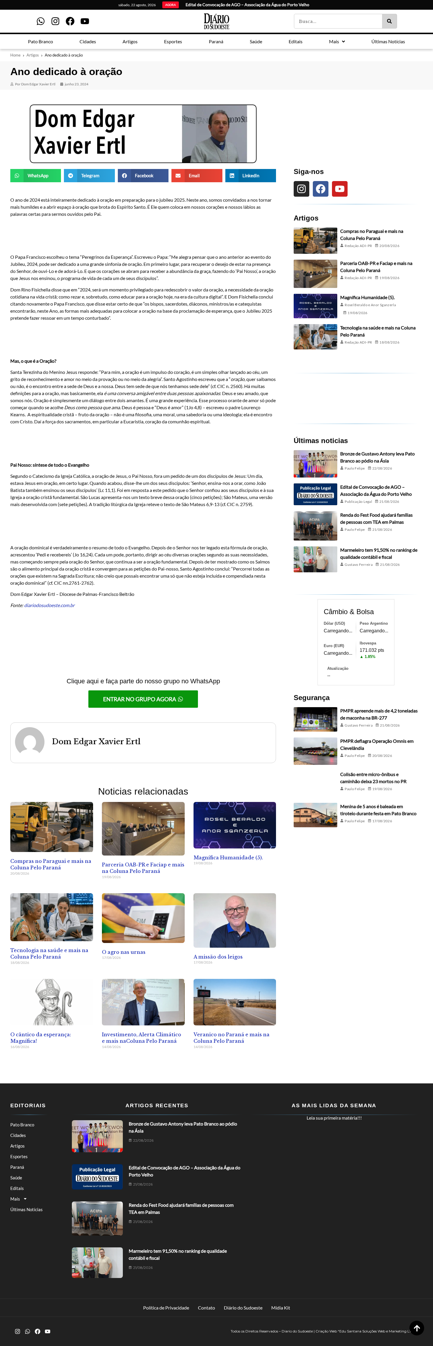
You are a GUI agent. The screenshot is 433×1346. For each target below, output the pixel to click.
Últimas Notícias (26, 1209)
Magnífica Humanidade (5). (228, 858)
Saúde (16, 1177)
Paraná (17, 1167)
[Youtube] (84, 21)
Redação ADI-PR (358, 245)
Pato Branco (22, 1124)
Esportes (19, 1156)
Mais (15, 1198)
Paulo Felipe (355, 468)
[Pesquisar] (389, 21)
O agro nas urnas (124, 952)
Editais (17, 1188)
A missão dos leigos (218, 957)
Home (15, 55)
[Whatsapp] (40, 21)
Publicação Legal (358, 501)
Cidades (18, 1135)
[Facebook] (70, 21)
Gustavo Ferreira (359, 564)
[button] (35, 175)
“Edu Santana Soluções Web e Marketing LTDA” (378, 1331)
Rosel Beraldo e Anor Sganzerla (370, 305)
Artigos (33, 55)
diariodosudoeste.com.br (49, 605)
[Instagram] (55, 21)
